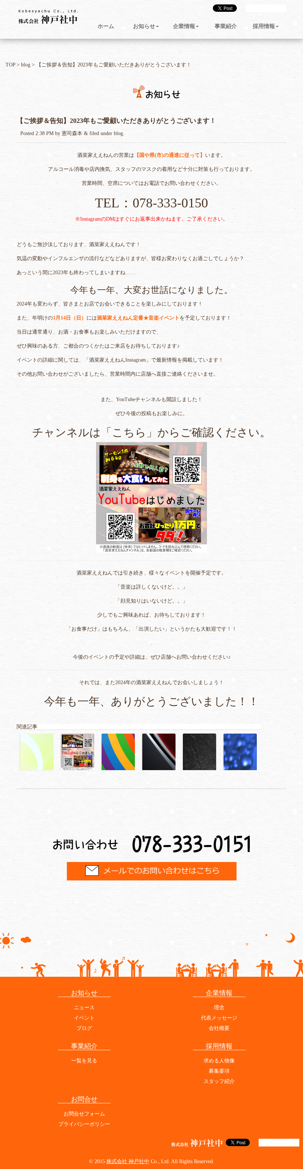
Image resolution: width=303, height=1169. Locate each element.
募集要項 (219, 1071)
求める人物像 (219, 1060)
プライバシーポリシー (84, 1124)
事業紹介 (226, 27)
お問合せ (84, 1099)
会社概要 (219, 1028)
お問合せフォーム (84, 1114)
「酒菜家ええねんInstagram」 (117, 360)
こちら (129, 432)
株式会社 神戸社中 (127, 1161)
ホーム (106, 27)
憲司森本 (72, 133)
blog (25, 65)
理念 (219, 1007)
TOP (10, 65)
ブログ (84, 1028)
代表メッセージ (219, 1018)
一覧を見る (84, 1060)
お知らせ (144, 27)
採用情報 (264, 27)
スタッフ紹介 (219, 1081)
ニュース (84, 1007)
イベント (84, 1018)
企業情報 (184, 27)
